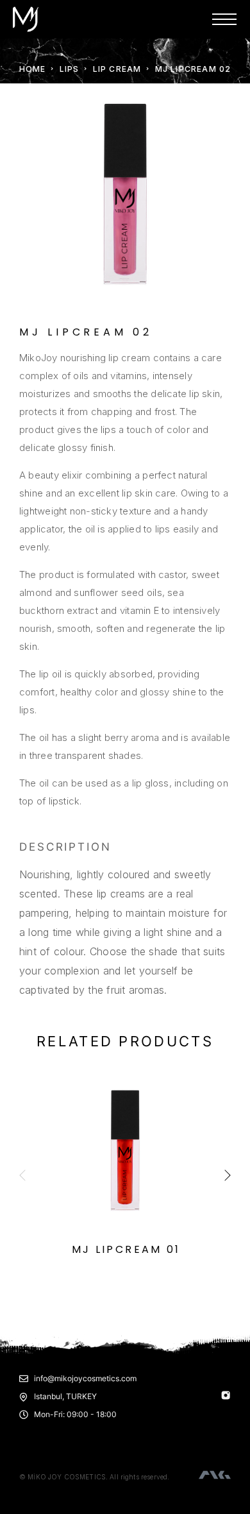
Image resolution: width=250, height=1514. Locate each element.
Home (32, 69)
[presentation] (22, 1176)
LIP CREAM (117, 69)
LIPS (69, 69)
